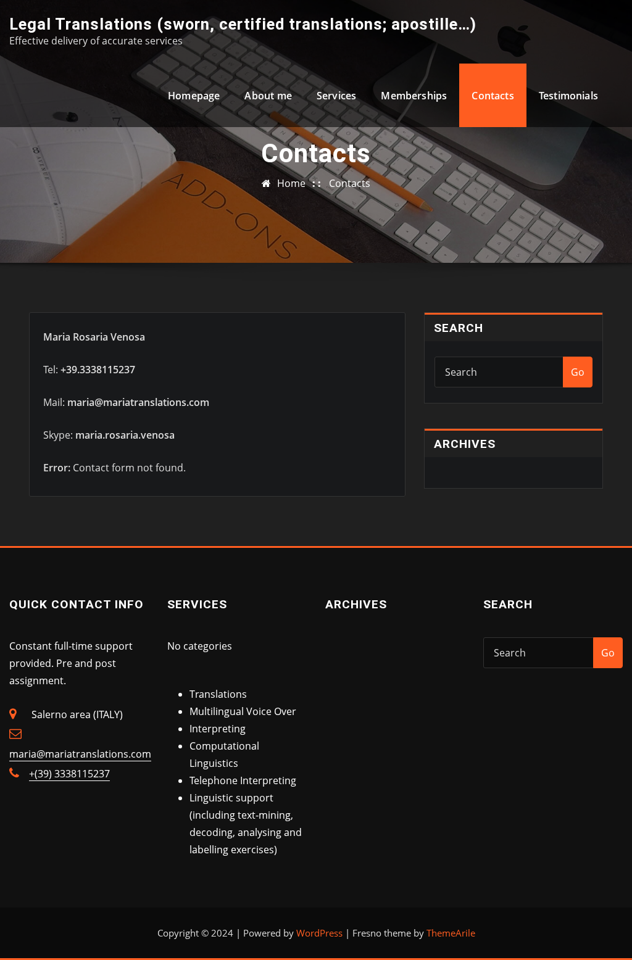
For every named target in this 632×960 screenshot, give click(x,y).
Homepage (194, 95)
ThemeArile (450, 933)
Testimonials (568, 95)
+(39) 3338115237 (69, 773)
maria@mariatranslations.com (80, 754)
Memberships (414, 95)
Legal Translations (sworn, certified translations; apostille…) (242, 24)
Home (291, 183)
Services (336, 95)
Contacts (493, 95)
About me (267, 95)
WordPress (319, 933)
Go (577, 372)
